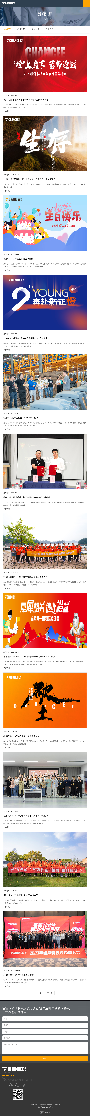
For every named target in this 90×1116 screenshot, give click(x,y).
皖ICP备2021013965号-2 (45, 1107)
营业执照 (47, 1112)
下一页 (49, 993)
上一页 (38, 993)
